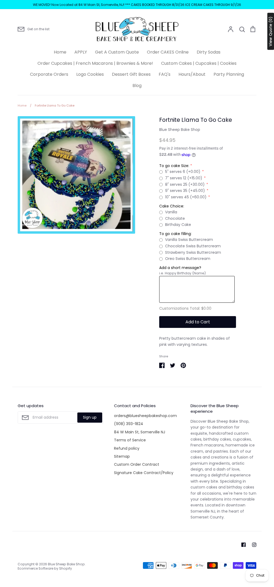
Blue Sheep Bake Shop (179, 129)
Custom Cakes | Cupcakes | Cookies (199, 63)
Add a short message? (180, 267)
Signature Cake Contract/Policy (143, 472)
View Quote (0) (270, 31)
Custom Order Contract (136, 464)
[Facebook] (243, 544)
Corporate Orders (49, 74)
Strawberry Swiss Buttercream (193, 252)
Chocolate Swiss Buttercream (193, 246)
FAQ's (164, 74)
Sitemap (122, 456)
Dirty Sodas (208, 52)
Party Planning (229, 74)
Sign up (90, 417)
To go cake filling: (175, 233)
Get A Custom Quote (117, 52)
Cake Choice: (171, 206)
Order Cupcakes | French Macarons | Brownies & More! (95, 63)
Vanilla (171, 212)
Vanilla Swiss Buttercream (189, 239)
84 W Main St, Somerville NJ (139, 432)
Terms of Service (130, 440)
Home (60, 52)
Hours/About (192, 74)
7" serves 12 (183, 178)
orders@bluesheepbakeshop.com (145, 415)
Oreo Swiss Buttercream (187, 258)
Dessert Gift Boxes (131, 74)
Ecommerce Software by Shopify (45, 568)
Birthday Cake (178, 224)
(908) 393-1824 (128, 423)
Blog (137, 85)
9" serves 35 (185, 190)
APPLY (80, 52)
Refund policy (126, 448)
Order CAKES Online (168, 52)
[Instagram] (254, 544)
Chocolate (175, 218)
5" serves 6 (182, 171)
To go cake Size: (174, 165)
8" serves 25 (185, 184)
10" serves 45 (186, 197)
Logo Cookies (90, 74)
